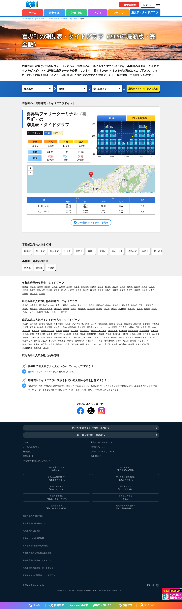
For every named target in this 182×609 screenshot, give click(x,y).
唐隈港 (121, 337)
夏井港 (70, 341)
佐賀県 (130, 290)
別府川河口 (92, 334)
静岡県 (144, 287)
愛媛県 (115, 290)
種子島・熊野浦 (47, 344)
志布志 (133, 341)
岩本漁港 (152, 337)
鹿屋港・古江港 (116, 324)
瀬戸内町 (132, 251)
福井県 (130, 287)
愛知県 (137, 287)
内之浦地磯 (103, 324)
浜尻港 (46, 348)
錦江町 (107, 309)
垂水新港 (48, 327)
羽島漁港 (146, 334)
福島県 (69, 287)
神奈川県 (76, 12)
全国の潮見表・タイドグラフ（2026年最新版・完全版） (45, 19)
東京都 (77, 287)
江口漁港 (122, 327)
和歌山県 (41, 290)
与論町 (134, 305)
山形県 (62, 287)
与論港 (126, 341)
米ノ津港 (76, 324)
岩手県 (40, 287)
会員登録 (129, 5)
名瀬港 (66, 331)
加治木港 (137, 324)
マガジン (118, 12)
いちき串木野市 (46, 309)
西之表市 (58, 309)
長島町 (27, 251)
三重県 (152, 287)
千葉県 (93, 287)
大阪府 (25, 290)
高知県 (93, 290)
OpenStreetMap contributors (144, 192)
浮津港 (101, 334)
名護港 (59, 331)
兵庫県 (33, 290)
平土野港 (41, 337)
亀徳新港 (123, 344)
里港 (65, 337)
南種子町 (34, 309)
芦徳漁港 (96, 337)
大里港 (107, 344)
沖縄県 (51, 268)
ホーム (33, 12)
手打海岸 (58, 337)
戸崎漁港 (62, 341)
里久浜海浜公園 (142, 344)
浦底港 (50, 337)
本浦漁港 (52, 341)
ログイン (148, 5)
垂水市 (140, 309)
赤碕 (71, 337)
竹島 (137, 327)
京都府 (49, 290)
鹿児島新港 (144, 331)
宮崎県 (39, 268)
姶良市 (145, 251)
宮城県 (55, 287)
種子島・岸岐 (140, 337)
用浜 (82, 344)
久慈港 (64, 327)
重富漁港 (128, 324)
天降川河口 (40, 334)
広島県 (57, 290)
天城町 (25, 309)
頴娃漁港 (156, 334)
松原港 (131, 344)
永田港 (44, 341)
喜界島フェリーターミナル (98, 327)
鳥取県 (78, 290)
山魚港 (75, 334)
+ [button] (31, 168)
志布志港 (34, 324)
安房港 (33, 327)
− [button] (31, 172)
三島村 (25, 312)
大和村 (33, 312)
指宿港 (114, 327)
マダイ (98, 12)
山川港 (131, 327)
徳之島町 (40, 251)
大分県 (152, 290)
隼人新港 (85, 324)
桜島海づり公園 (63, 344)
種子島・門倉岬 (29, 337)
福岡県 (122, 290)
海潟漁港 (35, 331)
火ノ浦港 (81, 327)
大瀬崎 (37, 344)
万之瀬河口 (85, 331)
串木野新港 (79, 341)
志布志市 (91, 309)
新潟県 (108, 287)
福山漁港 (146, 324)
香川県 (101, 290)
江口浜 (94, 324)
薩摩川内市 (150, 305)
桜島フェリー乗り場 (31, 341)
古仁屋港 (74, 331)
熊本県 (27, 268)
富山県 (115, 287)
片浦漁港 (117, 334)
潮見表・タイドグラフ (144, 12)
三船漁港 (78, 337)
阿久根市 (158, 251)
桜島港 (68, 324)
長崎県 (137, 290)
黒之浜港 (152, 327)
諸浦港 (57, 327)
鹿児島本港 (113, 331)
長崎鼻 (114, 337)
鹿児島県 (73, 19)
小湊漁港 (72, 327)
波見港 (144, 327)
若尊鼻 (108, 334)
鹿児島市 (126, 305)
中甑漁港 (156, 324)
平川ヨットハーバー (94, 344)
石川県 (122, 287)
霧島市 (91, 251)
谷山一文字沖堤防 (106, 341)
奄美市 (103, 251)
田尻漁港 (75, 344)
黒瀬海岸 (37, 348)
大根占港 (26, 331)
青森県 (33, 287)
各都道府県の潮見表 (31, 560)
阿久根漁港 (133, 331)
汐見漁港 (87, 337)
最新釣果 (54, 12)
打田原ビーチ (143, 341)
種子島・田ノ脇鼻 (98, 331)
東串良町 (131, 309)
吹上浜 (25, 324)
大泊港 (115, 344)
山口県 (71, 290)
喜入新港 (67, 334)
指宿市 (79, 251)
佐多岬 (40, 327)
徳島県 (108, 290)
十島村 (55, 312)
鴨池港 (83, 334)
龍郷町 (73, 309)
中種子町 (63, 312)
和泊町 (154, 309)
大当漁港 (129, 337)
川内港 (42, 324)
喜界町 (92, 305)
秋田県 (47, 287)
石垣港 (118, 341)
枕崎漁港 (154, 331)
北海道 (25, 287)
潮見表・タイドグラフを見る (143, 88)
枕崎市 (40, 312)
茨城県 (101, 287)
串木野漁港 (58, 324)
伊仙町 (114, 309)
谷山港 (49, 324)
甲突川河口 (27, 344)
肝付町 (66, 309)
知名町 (99, 309)
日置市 (141, 305)
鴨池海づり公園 (47, 331)
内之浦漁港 (27, 348)
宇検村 (47, 312)
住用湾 (125, 334)
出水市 (67, 251)
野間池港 (58, 334)
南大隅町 (82, 309)
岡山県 (64, 290)
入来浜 (25, 327)
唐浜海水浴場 (28, 334)
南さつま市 (117, 251)
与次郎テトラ (91, 341)
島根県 (86, 290)
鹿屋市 (147, 309)
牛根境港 (105, 337)
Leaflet (127, 192)
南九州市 (122, 309)
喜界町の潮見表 (42, 36)
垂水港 (50, 334)
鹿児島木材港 (135, 334)
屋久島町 (54, 251)
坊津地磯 (123, 331)
